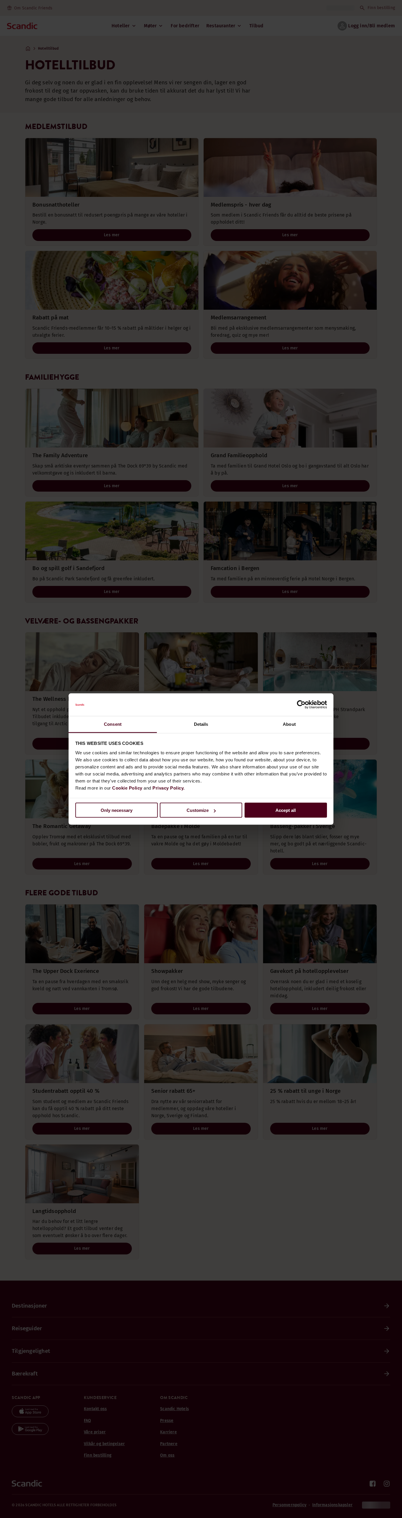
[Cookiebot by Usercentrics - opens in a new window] (301, 704)
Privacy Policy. (168, 787)
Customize (198, 810)
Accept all (285, 810)
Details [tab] (201, 723)
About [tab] (289, 723)
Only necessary (116, 810)
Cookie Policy (127, 787)
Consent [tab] (113, 723)
